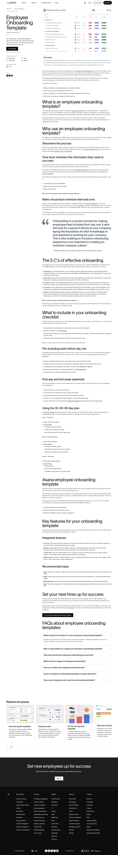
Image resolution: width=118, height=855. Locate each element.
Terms (67, 850)
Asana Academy (74, 805)
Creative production (39, 805)
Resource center (73, 814)
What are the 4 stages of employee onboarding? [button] (65, 661)
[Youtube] (57, 851)
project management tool (91, 149)
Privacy (89, 826)
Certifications (73, 808)
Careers (89, 808)
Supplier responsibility (93, 830)
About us (89, 799)
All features (19, 802)
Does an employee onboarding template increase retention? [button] (70, 674)
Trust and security (92, 823)
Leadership (90, 802)
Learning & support (46, 2)
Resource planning (39, 820)
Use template (12, 48)
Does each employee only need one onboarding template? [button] (69, 680)
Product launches (39, 817)
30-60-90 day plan (49, 412)
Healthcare (54, 817)
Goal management (39, 808)
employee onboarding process (84, 71)
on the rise (51, 80)
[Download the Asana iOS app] (85, 850)
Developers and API (74, 826)
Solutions (33, 2)
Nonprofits (54, 833)
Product (53, 811)
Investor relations (91, 820)
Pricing (56, 2)
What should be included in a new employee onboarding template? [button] (73, 635)
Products (24, 2)
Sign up (59, 778)
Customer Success (74, 823)
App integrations (21, 820)
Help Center (72, 799)
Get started (108, 2)
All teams (54, 839)
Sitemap (71, 833)
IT (51, 808)
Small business (55, 799)
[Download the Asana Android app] (96, 850)
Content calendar (39, 802)
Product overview (21, 799)
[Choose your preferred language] (85, 3)
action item (63, 330)
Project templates (74, 820)
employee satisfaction (81, 170)
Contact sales (97, 2)
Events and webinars (75, 817)
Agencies (54, 836)
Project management (22, 826)
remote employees (81, 369)
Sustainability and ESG (93, 833)
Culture (89, 814)
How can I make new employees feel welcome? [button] (64, 667)
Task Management (39, 830)
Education (54, 826)
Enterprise (19, 817)
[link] (9, 9)
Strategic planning (39, 823)
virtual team (80, 205)
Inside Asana (90, 811)
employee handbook (74, 401)
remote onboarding (91, 203)
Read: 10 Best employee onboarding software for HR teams (59, 300)
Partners (71, 830)
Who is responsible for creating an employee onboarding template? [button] (73, 649)
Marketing (54, 802)
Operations (54, 805)
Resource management (23, 830)
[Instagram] (51, 851)
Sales (53, 814)
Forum (71, 811)
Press (88, 817)
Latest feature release (22, 805)
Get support (72, 802)
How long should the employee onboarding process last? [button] (69, 655)
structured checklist (77, 110)
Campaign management (41, 799)
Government (55, 823)
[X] (46, 851)
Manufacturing (55, 830)
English (36, 850)
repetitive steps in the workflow (63, 151)
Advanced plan (20, 814)
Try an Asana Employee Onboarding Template (57, 615)
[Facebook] (54, 851)
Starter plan (19, 811)
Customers (90, 805)
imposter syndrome (47, 173)
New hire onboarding (40, 811)
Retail (53, 820)
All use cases (38, 833)
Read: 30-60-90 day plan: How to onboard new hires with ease (60, 193)
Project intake (38, 826)
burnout (103, 171)
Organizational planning (41, 814)
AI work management (22, 823)
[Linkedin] (49, 851)
